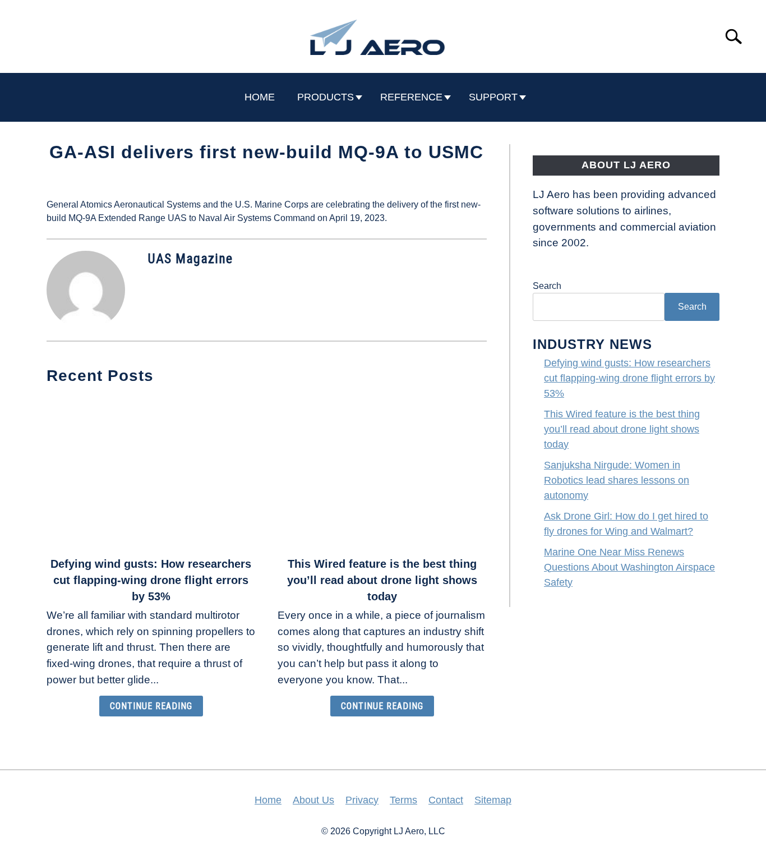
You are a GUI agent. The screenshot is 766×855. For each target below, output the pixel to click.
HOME (259, 97)
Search (547, 286)
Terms (403, 800)
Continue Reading (151, 706)
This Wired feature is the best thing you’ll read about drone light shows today (382, 580)
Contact (445, 800)
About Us (313, 800)
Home (268, 800)
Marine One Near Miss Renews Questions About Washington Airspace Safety (629, 567)
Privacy (362, 800)
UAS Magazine (190, 258)
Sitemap (492, 800)
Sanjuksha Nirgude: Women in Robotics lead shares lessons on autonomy (616, 480)
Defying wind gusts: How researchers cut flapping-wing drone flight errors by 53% (150, 580)
